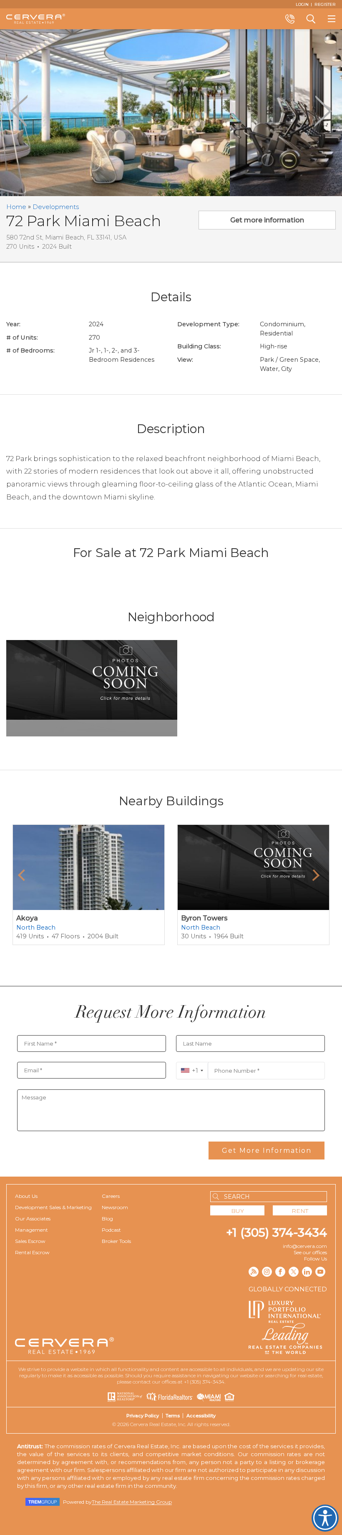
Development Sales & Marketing (53, 1207)
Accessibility (201, 1416)
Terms (173, 1416)
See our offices (310, 1252)
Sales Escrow (30, 1241)
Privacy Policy (142, 1416)
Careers (111, 1196)
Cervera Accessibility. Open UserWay (325, 1518)
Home (16, 207)
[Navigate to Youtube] (320, 1272)
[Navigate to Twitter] (294, 1272)
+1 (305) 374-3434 (276, 1232)
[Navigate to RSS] (254, 1272)
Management (31, 1230)
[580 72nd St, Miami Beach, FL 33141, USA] (125, 112)
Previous (19, 111)
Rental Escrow (32, 1252)
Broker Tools (116, 1241)
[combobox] (192, 1070)
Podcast (111, 1230)
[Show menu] (331, 18)
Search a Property (310, 18)
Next (323, 111)
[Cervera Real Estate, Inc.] (35, 19)
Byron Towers (204, 918)
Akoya (27, 918)
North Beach (35, 927)
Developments (56, 207)
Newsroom (115, 1207)
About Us (26, 1196)
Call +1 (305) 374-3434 (289, 18)
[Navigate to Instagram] (267, 1272)
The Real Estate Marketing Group (132, 1502)
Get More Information (267, 1150)
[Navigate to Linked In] (307, 1272)
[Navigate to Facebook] (280, 1272)
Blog (107, 1218)
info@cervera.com (305, 1246)
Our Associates (32, 1218)
